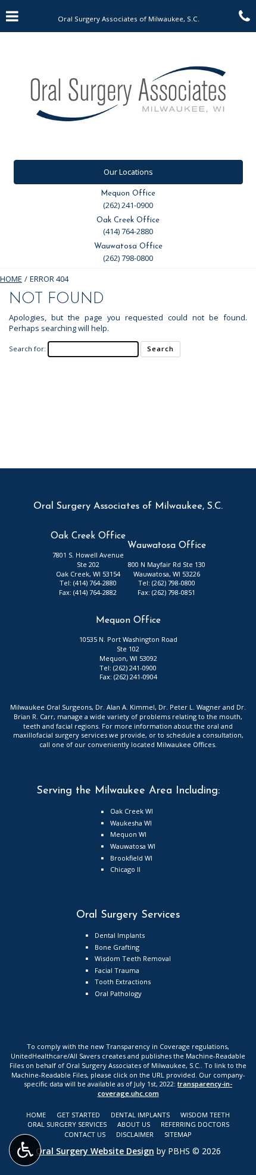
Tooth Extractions (123, 981)
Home (11, 278)
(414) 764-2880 (128, 231)
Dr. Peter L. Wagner (189, 707)
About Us (133, 1124)
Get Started (78, 1114)
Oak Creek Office (128, 220)
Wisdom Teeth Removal (133, 958)
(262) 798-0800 (128, 258)
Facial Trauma (117, 970)
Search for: (27, 348)
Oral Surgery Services (67, 1124)
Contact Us (84, 1134)
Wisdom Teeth (205, 1114)
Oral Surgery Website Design (95, 1151)
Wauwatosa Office (128, 246)
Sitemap (178, 1134)
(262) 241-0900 (128, 205)
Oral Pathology (118, 993)
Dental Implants (120, 935)
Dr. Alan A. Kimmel (125, 707)
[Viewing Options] (25, 1150)
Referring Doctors (195, 1124)
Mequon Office (128, 193)
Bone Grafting (117, 947)
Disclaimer (135, 1134)
